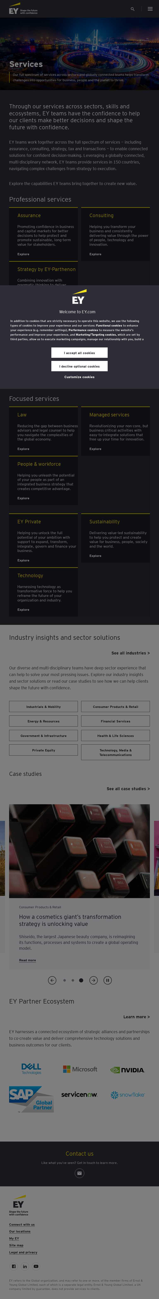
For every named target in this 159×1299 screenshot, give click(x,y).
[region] (79, 337)
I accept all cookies (79, 352)
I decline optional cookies (79, 366)
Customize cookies (79, 376)
